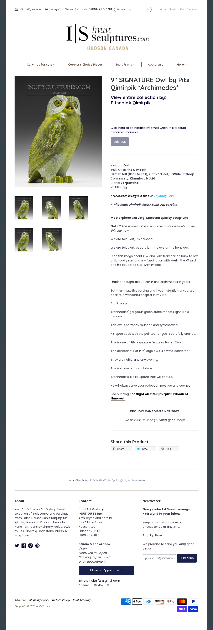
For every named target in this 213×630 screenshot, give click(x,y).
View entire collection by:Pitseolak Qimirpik (138, 99)
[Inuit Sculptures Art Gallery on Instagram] (30, 545)
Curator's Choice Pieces (85, 64)
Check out (192, 9)
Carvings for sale (40, 64)
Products (82, 480)
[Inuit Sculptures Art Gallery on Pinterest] (37, 545)
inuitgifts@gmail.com (104, 581)
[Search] (148, 9)
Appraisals (155, 64)
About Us (20, 599)
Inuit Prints (124, 64)
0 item (172, 9)
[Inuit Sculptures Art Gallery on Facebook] (23, 545)
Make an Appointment (106, 570)
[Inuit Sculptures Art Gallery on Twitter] (17, 545)
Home (70, 480)
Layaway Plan (163, 196)
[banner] (106, 37)
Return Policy (61, 599)
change (54, 9)
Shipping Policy (39, 599)
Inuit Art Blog (81, 599)
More (181, 64)
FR (22, 9)
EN (16, 9)
